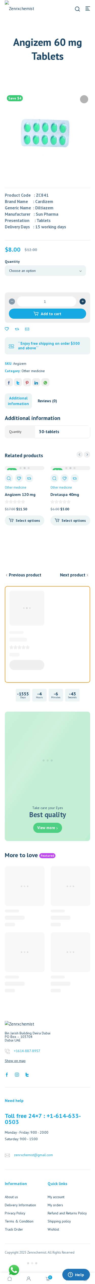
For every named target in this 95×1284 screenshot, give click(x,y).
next (87, 454)
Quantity (12, 261)
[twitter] (27, 1074)
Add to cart (51, 313)
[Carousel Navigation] (83, 454)
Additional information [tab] (18, 401)
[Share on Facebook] (9, 382)
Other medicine (33, 371)
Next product (72, 575)
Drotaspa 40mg (64, 494)
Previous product (25, 575)
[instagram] (17, 1074)
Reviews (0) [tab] (47, 400)
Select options (28, 520)
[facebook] (7, 1074)
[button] (84, 99)
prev (80, 454)
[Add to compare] (17, 329)
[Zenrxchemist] (22, 8)
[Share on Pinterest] (27, 382)
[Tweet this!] (18, 382)
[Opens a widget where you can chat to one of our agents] (76, 1275)
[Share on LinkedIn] (36, 382)
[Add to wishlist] (7, 329)
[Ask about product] (27, 329)
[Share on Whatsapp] (45, 382)
